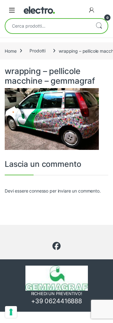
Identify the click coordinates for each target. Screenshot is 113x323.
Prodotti (38, 50)
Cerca (99, 26)
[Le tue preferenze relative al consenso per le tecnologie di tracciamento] (11, 312)
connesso (38, 190)
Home (10, 50)
